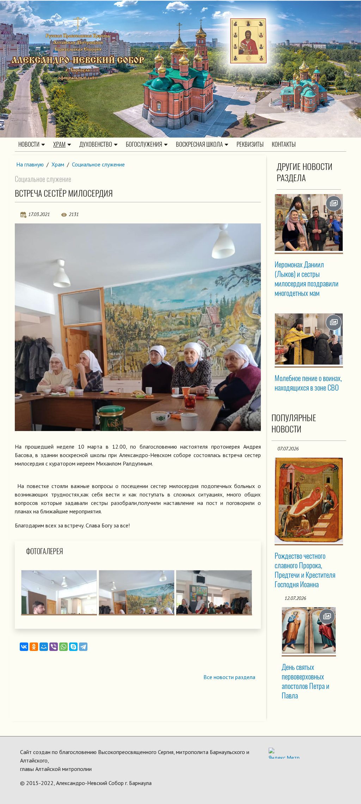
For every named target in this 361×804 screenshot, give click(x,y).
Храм (59, 144)
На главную (30, 164)
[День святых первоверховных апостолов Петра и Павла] (309, 630)
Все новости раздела (229, 676)
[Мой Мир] (43, 646)
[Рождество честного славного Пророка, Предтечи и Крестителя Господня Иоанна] (309, 500)
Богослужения (144, 144)
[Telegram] (83, 646)
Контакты (284, 144)
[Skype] (73, 646)
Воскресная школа (199, 144)
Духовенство (95, 144)
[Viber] (53, 646)
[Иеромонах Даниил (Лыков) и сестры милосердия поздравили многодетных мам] (309, 222)
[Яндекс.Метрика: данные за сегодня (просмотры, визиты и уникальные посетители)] (284, 753)
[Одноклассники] (34, 646)
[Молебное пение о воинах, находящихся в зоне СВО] (309, 339)
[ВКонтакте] (24, 646)
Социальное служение (98, 164)
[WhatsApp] (63, 646)
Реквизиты (250, 144)
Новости (28, 144)
